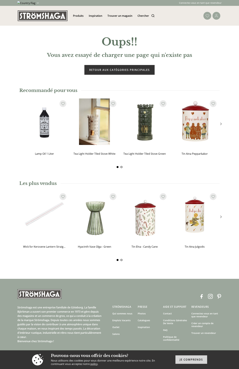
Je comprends (191, 360)
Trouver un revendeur (203, 333)
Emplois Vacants (121, 320)
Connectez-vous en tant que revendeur (200, 2)
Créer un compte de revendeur (202, 325)
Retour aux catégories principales (119, 70)
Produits (78, 16)
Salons (116, 334)
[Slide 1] (121, 167)
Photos (142, 313)
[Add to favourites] (63, 103)
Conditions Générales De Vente (175, 322)
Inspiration (95, 16)
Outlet (116, 327)
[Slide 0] (118, 167)
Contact (167, 313)
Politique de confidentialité (171, 338)
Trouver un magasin (119, 16)
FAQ (165, 330)
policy (94, 364)
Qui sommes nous (122, 313)
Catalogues (144, 320)
